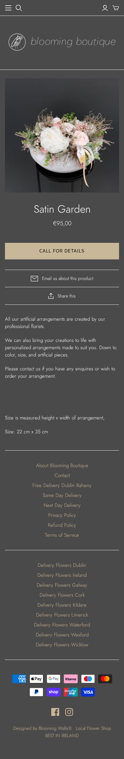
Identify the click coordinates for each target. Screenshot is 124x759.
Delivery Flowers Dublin (62, 565)
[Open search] (19, 8)
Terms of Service (62, 535)
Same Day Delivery (62, 495)
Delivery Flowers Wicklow (62, 644)
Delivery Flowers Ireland (62, 575)
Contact (62, 475)
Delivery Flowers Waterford (62, 624)
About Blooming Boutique (62, 465)
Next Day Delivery (62, 505)
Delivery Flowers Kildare (62, 605)
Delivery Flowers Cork (62, 595)
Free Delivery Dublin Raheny (62, 485)
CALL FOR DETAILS (62, 250)
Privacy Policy (62, 515)
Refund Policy (62, 525)
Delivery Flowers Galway (62, 585)
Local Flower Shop (93, 728)
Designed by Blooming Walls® (43, 728)
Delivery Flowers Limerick (62, 615)
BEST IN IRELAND (62, 735)
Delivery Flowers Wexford (62, 634)
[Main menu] (8, 8)
